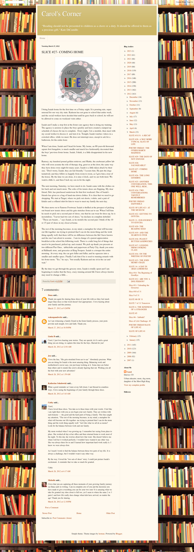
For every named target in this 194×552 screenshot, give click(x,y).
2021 (129, 58)
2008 (129, 356)
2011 (129, 344)
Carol (129, 372)
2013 (129, 89)
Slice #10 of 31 (135, 291)
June (132, 120)
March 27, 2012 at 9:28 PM (59, 308)
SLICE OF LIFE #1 (137, 331)
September (134, 108)
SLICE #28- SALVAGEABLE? (137, 164)
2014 (129, 86)
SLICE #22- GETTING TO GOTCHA (140, 215)
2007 (129, 360)
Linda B (51, 336)
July (131, 116)
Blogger (119, 533)
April (132, 128)
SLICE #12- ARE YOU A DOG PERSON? (139, 280)
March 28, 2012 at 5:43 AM (59, 393)
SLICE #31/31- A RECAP (139, 135)
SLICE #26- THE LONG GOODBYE (139, 176)
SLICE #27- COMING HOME (138, 170)
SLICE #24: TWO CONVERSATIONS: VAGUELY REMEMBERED (138, 194)
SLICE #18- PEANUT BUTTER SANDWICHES (140, 240)
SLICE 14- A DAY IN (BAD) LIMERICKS (138, 267)
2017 (129, 74)
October (133, 104)
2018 (129, 70)
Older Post (110, 513)
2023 (129, 51)
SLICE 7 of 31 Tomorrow (139, 303)
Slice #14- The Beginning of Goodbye (140, 273)
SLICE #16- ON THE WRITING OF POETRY (140, 255)
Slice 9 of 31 (134, 295)
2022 (129, 55)
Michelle (51, 480)
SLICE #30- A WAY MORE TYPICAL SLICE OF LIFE (140, 141)
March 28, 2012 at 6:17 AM (59, 471)
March (132, 132)
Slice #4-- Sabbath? (137, 317)
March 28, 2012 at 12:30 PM (59, 501)
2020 (129, 62)
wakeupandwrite (55, 317)
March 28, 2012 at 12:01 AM (59, 346)
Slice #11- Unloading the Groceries (139, 286)
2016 (129, 78)
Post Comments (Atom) (62, 518)
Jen (49, 355)
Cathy (50, 402)
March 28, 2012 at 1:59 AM (59, 374)
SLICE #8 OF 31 (136, 299)
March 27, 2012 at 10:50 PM (59, 327)
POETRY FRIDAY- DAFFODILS (137, 202)
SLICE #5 (133, 313)
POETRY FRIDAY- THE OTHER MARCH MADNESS (139, 150)
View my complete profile (134, 385)
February (133, 336)
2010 (129, 348)
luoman (102, 533)
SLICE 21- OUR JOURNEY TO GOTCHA (140, 221)
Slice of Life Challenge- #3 (140, 321)
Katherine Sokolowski (57, 383)
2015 (129, 82)
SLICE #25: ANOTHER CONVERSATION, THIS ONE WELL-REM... (140, 184)
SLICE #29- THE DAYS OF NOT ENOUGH (140, 157)
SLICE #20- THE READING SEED (137, 227)
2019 (129, 66)
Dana (50, 295)
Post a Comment (51, 507)
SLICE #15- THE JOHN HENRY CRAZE (139, 261)
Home (42, 38)
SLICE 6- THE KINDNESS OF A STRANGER (140, 308)
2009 (129, 352)
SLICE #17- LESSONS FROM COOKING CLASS (138, 247)
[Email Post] (68, 281)
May (132, 124)
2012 (129, 93)
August (133, 112)
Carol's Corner (61, 13)
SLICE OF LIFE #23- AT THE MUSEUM (139, 208)
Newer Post (47, 513)
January (133, 340)
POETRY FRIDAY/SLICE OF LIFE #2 (140, 326)
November (134, 101)
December (134, 97)
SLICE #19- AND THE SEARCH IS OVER (138, 233)
